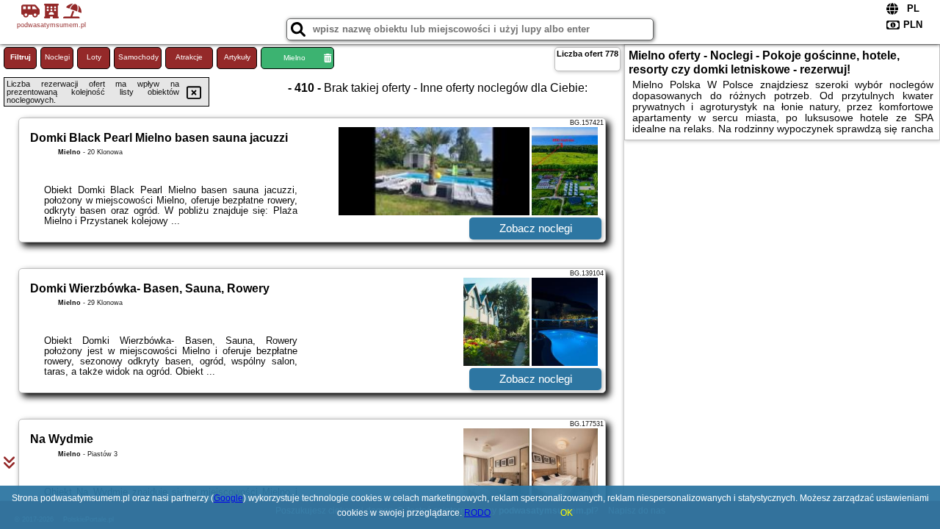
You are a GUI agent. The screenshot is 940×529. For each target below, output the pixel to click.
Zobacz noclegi (535, 228)
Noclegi (57, 57)
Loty (94, 57)
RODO (477, 513)
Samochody (138, 57)
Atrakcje (189, 57)
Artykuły (237, 57)
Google (228, 498)
